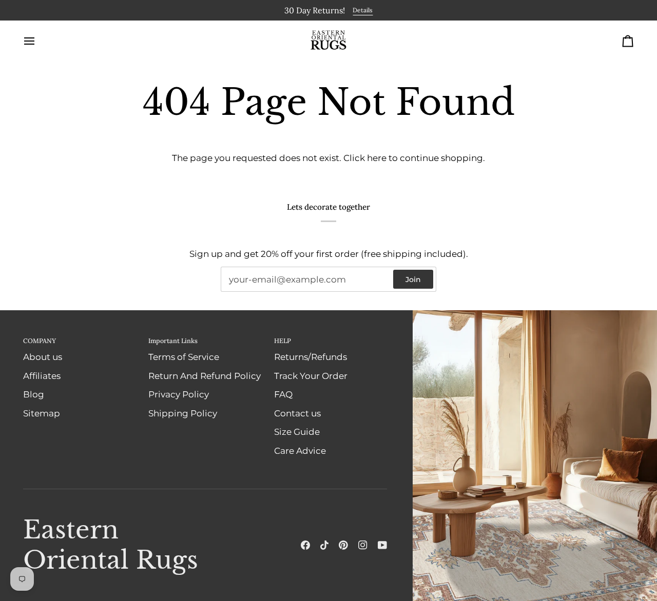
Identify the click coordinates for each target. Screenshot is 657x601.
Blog (33, 394)
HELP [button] (282, 340)
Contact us (297, 413)
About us (42, 356)
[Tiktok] (324, 545)
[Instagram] (363, 545)
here (377, 157)
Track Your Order (310, 375)
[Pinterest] (343, 545)
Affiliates (42, 375)
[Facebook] (305, 545)
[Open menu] (38, 40)
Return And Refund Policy (204, 375)
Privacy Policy (178, 394)
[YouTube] (382, 545)
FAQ (283, 394)
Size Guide (297, 431)
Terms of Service (183, 356)
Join (413, 279)
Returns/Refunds (310, 356)
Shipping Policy (182, 413)
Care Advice (300, 450)
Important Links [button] (173, 340)
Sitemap (41, 413)
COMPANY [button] (39, 340)
